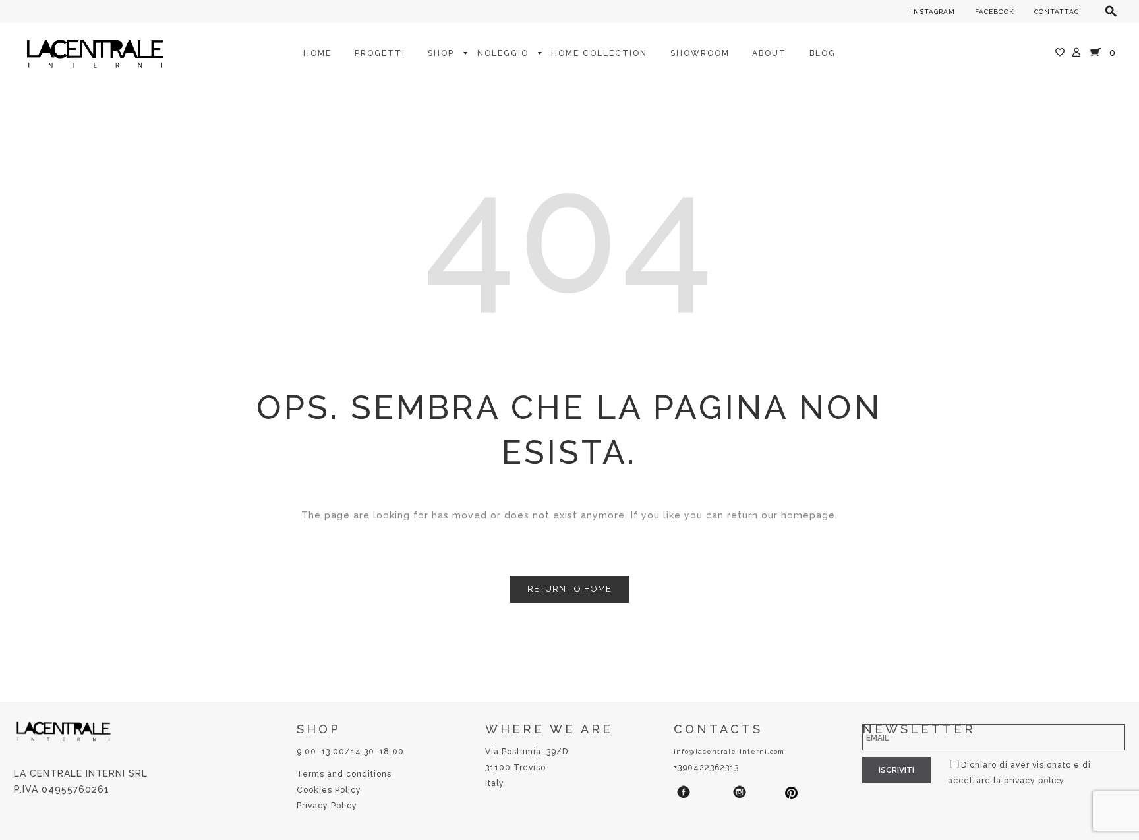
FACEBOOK (994, 11)
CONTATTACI (1058, 11)
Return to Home (569, 589)
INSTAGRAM (933, 11)
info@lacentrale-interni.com (729, 751)
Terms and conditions (344, 774)
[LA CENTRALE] (95, 52)
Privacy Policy (327, 805)
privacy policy (1034, 780)
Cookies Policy (329, 790)
